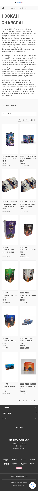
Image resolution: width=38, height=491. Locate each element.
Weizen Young (22, 485)
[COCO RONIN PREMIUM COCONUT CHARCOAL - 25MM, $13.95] (10, 138)
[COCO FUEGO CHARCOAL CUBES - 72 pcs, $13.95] (28, 230)
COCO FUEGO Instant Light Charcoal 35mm (27, 341)
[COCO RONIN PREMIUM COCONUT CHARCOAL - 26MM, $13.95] (28, 138)
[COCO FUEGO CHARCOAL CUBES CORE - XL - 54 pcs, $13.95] (10, 230)
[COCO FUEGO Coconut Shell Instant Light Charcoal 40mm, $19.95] (28, 184)
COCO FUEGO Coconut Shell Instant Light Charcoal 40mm (28, 204)
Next (32, 120)
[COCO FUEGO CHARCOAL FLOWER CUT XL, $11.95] (10, 366)
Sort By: (5, 114)
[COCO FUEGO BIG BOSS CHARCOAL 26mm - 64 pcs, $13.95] (28, 366)
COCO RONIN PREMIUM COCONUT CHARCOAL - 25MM (9, 158)
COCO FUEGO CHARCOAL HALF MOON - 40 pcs (28, 295)
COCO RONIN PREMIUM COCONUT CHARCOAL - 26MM (28, 158)
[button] (19, 76)
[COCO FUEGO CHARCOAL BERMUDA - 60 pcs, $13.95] (10, 321)
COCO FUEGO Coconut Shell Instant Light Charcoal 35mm (10, 204)
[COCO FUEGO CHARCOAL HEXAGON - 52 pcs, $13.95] (10, 275)
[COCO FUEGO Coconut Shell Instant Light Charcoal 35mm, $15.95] (10, 184)
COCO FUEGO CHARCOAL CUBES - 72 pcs (28, 249)
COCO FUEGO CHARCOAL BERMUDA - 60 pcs (9, 341)
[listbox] (22, 114)
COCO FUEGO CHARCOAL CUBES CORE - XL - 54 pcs (8, 249)
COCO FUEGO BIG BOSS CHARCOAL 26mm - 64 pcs (28, 386)
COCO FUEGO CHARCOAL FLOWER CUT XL (8, 386)
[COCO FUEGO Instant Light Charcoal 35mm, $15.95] (28, 321)
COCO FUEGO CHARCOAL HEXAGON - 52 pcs (9, 295)
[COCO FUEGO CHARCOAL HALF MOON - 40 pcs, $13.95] (28, 275)
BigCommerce (22, 482)
